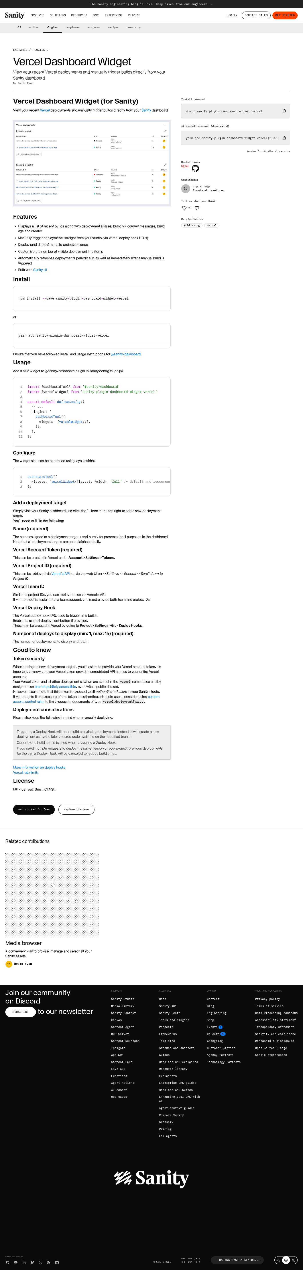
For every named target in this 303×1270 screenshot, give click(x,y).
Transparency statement (274, 1027)
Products (37, 15)
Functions (119, 1076)
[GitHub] (7, 1262)
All (19, 27)
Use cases (119, 1097)
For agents (168, 1136)
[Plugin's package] (184, 166)
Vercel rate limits (26, 772)
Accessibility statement (275, 1020)
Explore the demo (76, 809)
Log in (232, 15)
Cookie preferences (271, 1055)
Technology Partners (224, 1062)
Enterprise (114, 15)
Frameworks (168, 1034)
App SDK (117, 1055)
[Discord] (57, 1262)
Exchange (20, 50)
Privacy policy (267, 999)
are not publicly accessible (55, 687)
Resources (79, 15)
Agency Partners (220, 1055)
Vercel (45, 110)
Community (134, 27)
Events (212, 1027)
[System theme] (286, 1260)
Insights (118, 1048)
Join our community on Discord (37, 996)
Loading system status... (238, 1260)
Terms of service (269, 1006)
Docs (96, 15)
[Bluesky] (32, 1262)
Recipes (113, 27)
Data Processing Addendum (276, 1013)
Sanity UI (40, 270)
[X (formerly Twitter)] (40, 1262)
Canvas (116, 1020)
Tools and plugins (174, 1020)
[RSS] (48, 1262)
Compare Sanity (171, 1115)
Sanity (146, 110)
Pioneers (166, 1027)
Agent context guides (177, 1108)
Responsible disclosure (274, 1041)
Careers (213, 1034)
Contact (213, 999)
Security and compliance (275, 1034)
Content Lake (121, 1062)
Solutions (58, 15)
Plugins (52, 27)
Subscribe (21, 1012)
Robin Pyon (25, 83)
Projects (93, 27)
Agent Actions (122, 1083)
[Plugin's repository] (195, 168)
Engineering (216, 1013)
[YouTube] (16, 1262)
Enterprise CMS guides (177, 1083)
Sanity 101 (168, 1006)
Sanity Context (123, 1013)
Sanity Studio (122, 999)
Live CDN (118, 1069)
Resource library (173, 1069)
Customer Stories (221, 1048)
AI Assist (119, 1090)
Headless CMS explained (178, 1062)
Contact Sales (256, 15)
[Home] (14, 15)
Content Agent (122, 1027)
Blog (210, 1006)
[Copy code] (165, 291)
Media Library (122, 1006)
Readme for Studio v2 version (268, 151)
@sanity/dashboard (125, 354)
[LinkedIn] (24, 1262)
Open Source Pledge (271, 1048)
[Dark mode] (294, 1260)
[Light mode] (278, 1260)
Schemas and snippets (177, 1048)
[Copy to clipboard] (284, 111)
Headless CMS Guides (176, 1090)
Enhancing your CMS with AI (179, 1099)
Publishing (192, 225)
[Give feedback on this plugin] (197, 208)
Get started (285, 15)
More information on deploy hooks (39, 767)
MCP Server (120, 1034)
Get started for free (33, 809)
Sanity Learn (169, 1013)
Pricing (134, 15)
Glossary (166, 1122)
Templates (72, 27)
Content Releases (125, 1041)
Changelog (215, 1041)
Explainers (168, 1076)
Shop (210, 1020)
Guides (34, 27)
